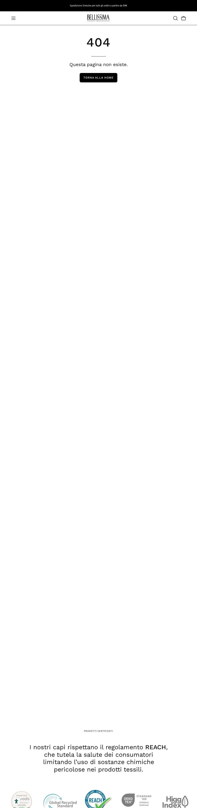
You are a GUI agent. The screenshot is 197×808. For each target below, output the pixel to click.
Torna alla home (98, 77)
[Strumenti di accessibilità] (16, 801)
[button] (175, 18)
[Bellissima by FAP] (98, 18)
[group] (98, 5)
